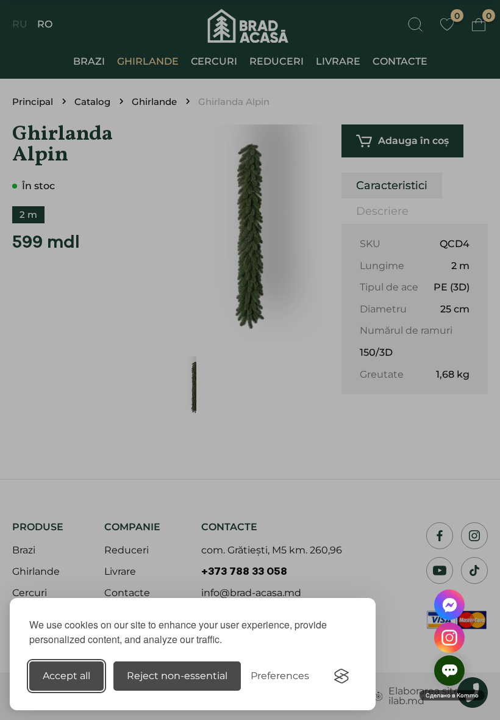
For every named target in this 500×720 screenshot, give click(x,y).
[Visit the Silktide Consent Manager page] (341, 676)
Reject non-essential (177, 676)
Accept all (66, 676)
